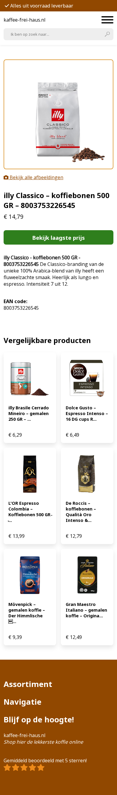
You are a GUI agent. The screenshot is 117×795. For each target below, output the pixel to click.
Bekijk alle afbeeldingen (35, 177)
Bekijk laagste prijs (58, 237)
